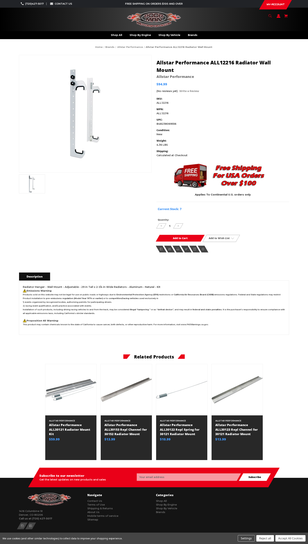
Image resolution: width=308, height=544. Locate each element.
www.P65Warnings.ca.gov (194, 324)
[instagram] (22, 525)
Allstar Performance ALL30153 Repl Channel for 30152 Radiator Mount (125, 429)
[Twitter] (186, 249)
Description (35, 276)
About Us (93, 512)
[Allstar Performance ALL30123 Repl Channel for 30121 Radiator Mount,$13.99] (237, 389)
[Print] (177, 249)
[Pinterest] (203, 249)
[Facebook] (161, 249)
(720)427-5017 (34, 3)
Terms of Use (96, 504)
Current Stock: (169, 209)
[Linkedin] (194, 249)
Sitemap (92, 519)
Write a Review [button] (189, 91)
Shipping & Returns (100, 508)
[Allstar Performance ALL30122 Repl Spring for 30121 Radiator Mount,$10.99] (181, 389)
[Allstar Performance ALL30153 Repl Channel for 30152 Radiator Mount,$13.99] (126, 389)
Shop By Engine (166, 504)
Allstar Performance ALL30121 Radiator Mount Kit (69, 429)
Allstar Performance (175, 76)
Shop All (161, 501)
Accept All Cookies (290, 538)
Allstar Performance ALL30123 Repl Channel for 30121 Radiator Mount (236, 429)
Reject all (265, 538)
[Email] (169, 249)
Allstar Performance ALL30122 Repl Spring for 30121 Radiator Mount (179, 429)
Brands (160, 512)
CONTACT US (63, 3)
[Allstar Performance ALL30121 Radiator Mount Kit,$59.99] (70, 389)
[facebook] (30, 525)
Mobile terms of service (102, 515)
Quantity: (163, 219)
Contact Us (94, 501)
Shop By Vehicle (166, 508)
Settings (246, 538)
